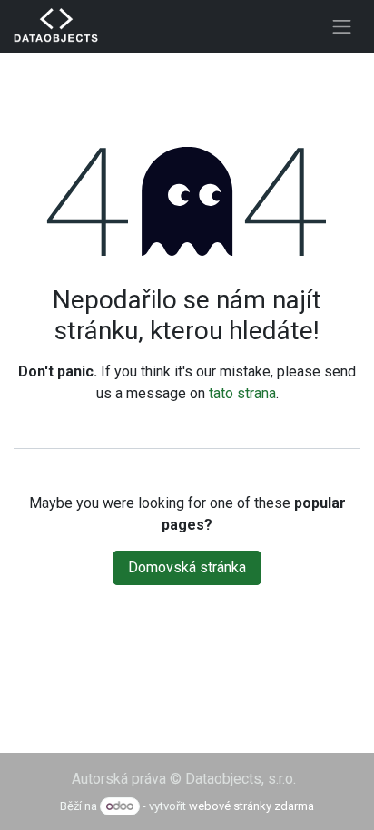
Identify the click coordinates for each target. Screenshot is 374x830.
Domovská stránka (187, 567)
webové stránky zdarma (251, 806)
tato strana (242, 393)
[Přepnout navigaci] (342, 26)
